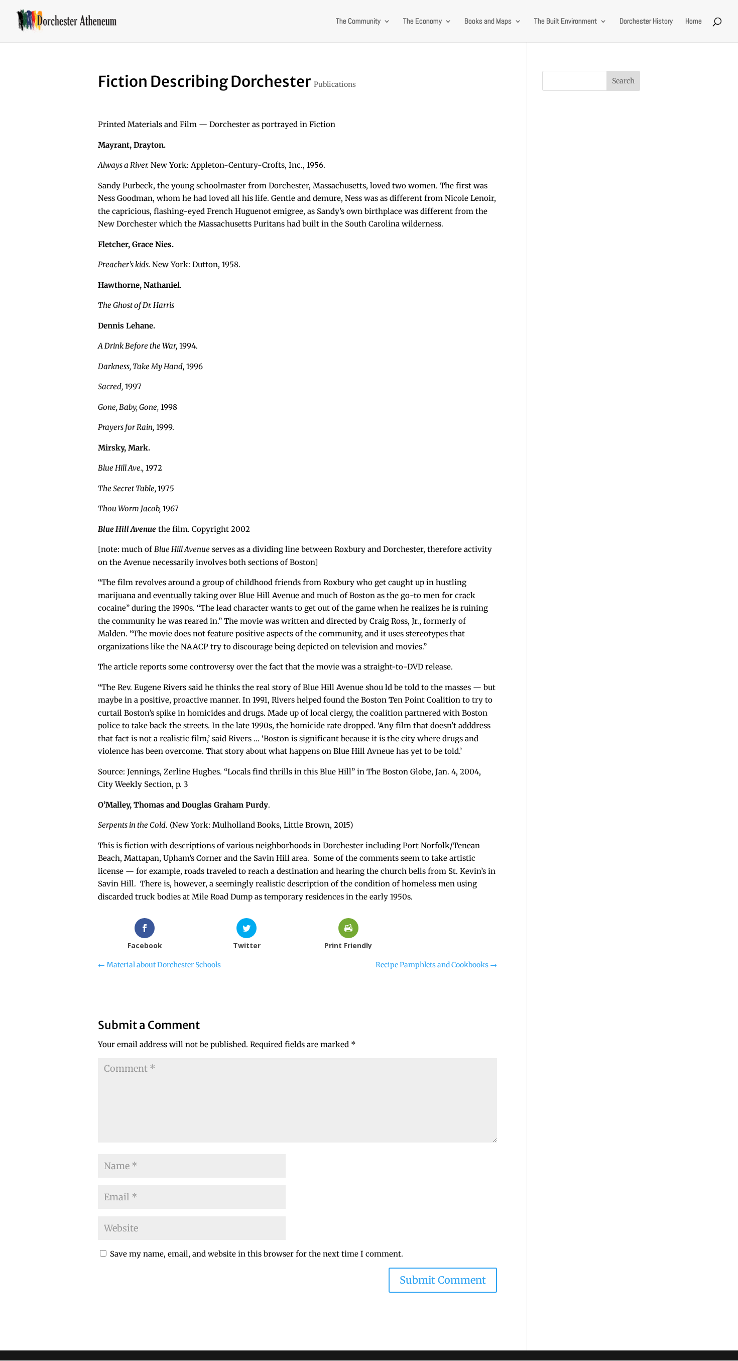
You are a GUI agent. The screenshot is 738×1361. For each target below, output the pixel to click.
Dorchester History (646, 22)
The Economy (422, 22)
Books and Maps (488, 22)
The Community (358, 22)
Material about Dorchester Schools (159, 964)
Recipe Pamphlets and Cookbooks (436, 964)
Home (693, 22)
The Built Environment (565, 22)
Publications (335, 84)
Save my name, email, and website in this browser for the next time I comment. (256, 1254)
